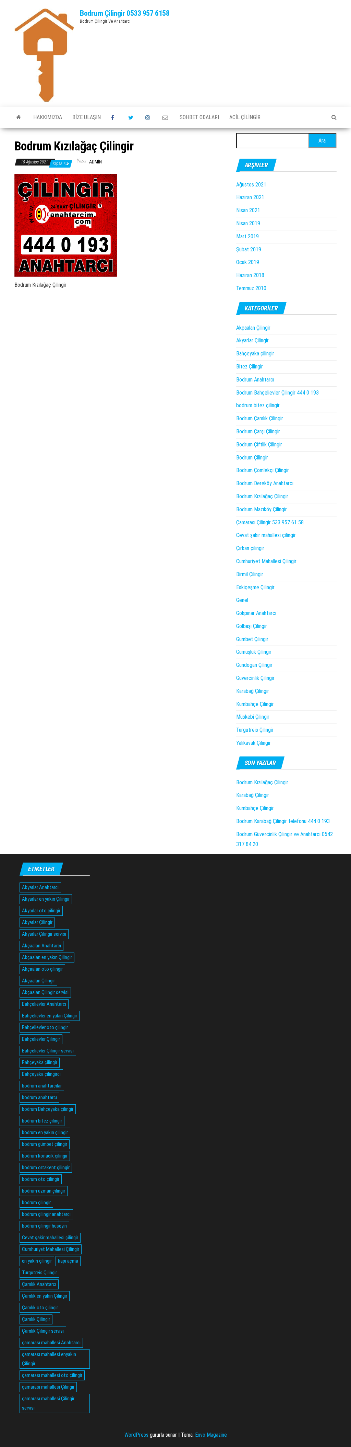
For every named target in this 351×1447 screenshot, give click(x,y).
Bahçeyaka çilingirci (41, 1074)
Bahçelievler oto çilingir (45, 1027)
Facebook (114, 117)
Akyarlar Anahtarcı (40, 887)
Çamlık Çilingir (36, 1319)
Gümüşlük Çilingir (253, 652)
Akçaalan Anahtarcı (41, 946)
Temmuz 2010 (251, 288)
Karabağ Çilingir (252, 691)
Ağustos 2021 (251, 184)
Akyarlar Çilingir (252, 340)
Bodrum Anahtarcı (255, 379)
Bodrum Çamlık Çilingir (259, 418)
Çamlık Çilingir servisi (43, 1331)
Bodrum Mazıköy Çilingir (261, 509)
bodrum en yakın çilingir (45, 1132)
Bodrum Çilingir (252, 457)
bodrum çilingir (36, 1202)
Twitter (131, 117)
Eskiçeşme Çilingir (255, 587)
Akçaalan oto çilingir (42, 969)
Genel (242, 600)
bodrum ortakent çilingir (46, 1167)
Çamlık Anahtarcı (39, 1284)
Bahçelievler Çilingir (41, 1039)
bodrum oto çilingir (40, 1179)
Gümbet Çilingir (252, 639)
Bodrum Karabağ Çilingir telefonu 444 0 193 (283, 821)
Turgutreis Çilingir (255, 730)
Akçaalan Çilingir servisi (45, 992)
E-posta (165, 117)
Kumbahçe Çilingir (255, 704)
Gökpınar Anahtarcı (256, 613)
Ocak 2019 (247, 262)
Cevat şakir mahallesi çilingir (266, 535)
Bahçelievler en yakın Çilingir (49, 1016)
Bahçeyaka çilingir (255, 353)
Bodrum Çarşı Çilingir (258, 431)
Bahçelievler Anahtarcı (44, 1004)
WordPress (136, 1435)
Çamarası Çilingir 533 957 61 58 (270, 522)
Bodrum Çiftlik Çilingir (259, 444)
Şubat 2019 (248, 249)
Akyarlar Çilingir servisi (44, 934)
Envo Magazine (211, 1435)
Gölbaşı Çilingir (251, 626)
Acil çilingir (245, 117)
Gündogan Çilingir (254, 665)
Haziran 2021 (250, 197)
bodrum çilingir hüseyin (44, 1226)
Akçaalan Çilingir (253, 327)
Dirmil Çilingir (249, 574)
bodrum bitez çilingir (258, 405)
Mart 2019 (247, 236)
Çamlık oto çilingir (40, 1307)
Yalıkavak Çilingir (253, 743)
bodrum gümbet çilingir (44, 1144)
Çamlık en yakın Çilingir (44, 1296)
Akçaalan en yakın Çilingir (47, 957)
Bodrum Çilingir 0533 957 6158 (124, 13)
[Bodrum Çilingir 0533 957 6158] (18, 117)
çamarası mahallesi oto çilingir (52, 1375)
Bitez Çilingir (249, 366)
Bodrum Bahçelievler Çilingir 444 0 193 (277, 392)
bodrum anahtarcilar (42, 1086)
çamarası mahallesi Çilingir (48, 1387)
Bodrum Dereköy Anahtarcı (264, 483)
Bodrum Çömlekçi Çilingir (262, 470)
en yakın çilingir (37, 1261)
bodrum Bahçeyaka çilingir (47, 1109)
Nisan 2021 (248, 210)
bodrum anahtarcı (39, 1097)
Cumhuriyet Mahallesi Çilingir (266, 561)
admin (95, 161)
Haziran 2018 (250, 275)
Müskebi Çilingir (252, 717)
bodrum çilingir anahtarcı (46, 1214)
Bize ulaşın (86, 117)
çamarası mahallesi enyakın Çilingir (49, 1359)
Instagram (148, 117)
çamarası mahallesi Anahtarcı (51, 1343)
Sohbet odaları (199, 117)
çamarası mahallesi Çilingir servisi (48, 1403)
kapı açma (68, 1261)
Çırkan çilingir (250, 548)
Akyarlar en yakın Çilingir (46, 899)
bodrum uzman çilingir (43, 1191)
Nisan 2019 (248, 223)
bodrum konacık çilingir (45, 1156)
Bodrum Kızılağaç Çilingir (262, 496)
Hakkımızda (47, 117)
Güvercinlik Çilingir (255, 678)
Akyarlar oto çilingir (41, 911)
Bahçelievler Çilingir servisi (48, 1051)
